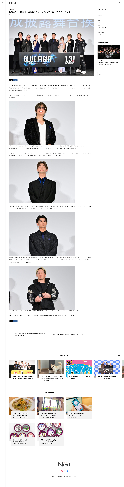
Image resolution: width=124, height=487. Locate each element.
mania (99, 12)
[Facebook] (67, 471)
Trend (99, 22)
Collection (100, 17)
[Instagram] (62, 471)
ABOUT (53, 476)
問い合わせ (59, 476)
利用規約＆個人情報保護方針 (71, 476)
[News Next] (13, 2)
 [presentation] (119, 355)
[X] (64, 471)
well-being (100, 15)
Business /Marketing (102, 27)
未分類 (99, 34)
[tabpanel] (109, 55)
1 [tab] (107, 57)
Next (99, 20)
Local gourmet (101, 32)
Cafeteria (100, 30)
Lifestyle (99, 25)
